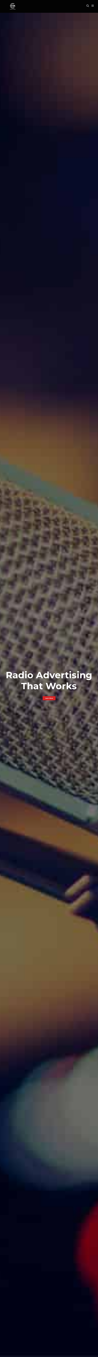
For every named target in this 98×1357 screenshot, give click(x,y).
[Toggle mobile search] (87, 5)
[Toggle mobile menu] (92, 5)
